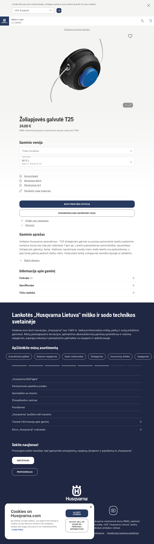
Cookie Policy (17, 530)
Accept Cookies (77, 513)
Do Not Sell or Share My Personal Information (76, 525)
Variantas (26, 157)
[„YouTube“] (113, 510)
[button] (130, 36)
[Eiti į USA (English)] (59, 10)
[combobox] (77, 150)
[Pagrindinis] (4, 21)
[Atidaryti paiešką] (142, 21)
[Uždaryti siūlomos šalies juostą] (148, 5)
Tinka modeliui (30, 150)
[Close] (91, 507)
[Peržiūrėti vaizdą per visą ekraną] (77, 70)
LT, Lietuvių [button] (16, 22)
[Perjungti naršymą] (150, 21)
